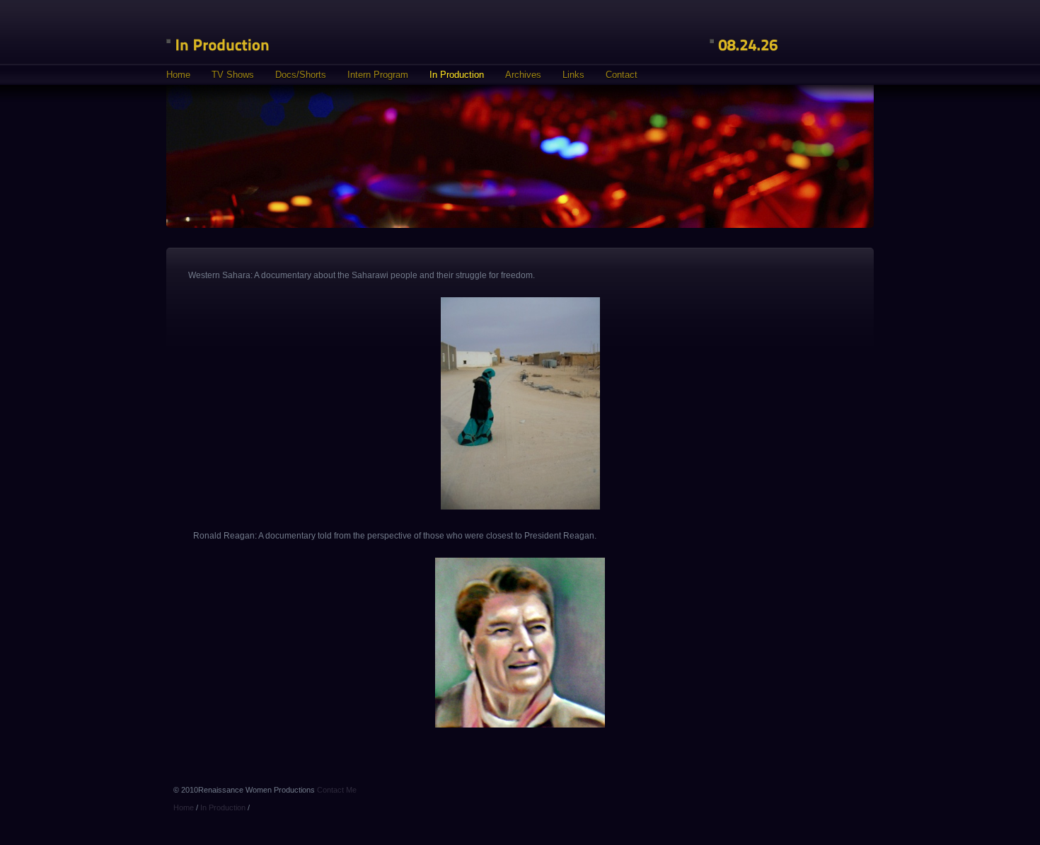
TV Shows (233, 74)
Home (178, 74)
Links (573, 74)
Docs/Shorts (300, 74)
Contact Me (337, 790)
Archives (523, 74)
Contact (621, 74)
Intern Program (377, 74)
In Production (456, 74)
